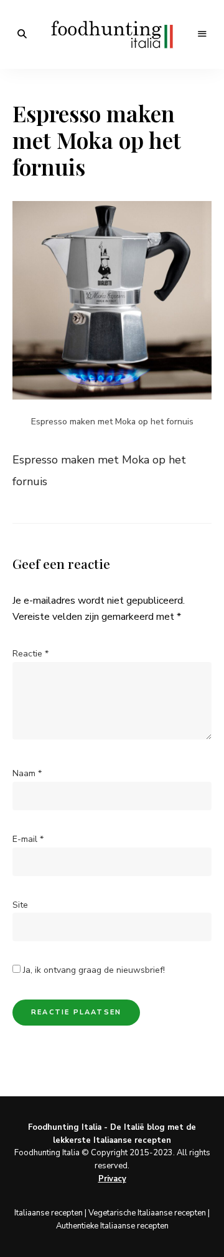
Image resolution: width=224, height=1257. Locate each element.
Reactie (30, 654)
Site (20, 905)
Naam (27, 773)
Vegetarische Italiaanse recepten (147, 1213)
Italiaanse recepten (48, 1213)
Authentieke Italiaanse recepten (112, 1226)
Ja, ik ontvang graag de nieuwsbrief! (93, 970)
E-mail (28, 839)
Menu (202, 34)
